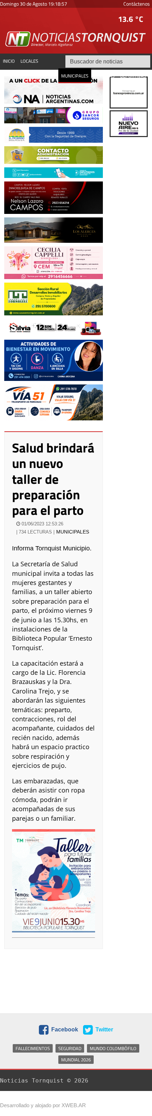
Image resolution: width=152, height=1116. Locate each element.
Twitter (103, 1029)
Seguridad (69, 1048)
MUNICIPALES (72, 532)
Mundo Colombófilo (113, 1048)
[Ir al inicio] (76, 39)
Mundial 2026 (76, 1059)
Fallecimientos (33, 1048)
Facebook (64, 1029)
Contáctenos (136, 3)
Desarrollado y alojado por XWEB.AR (43, 1105)
